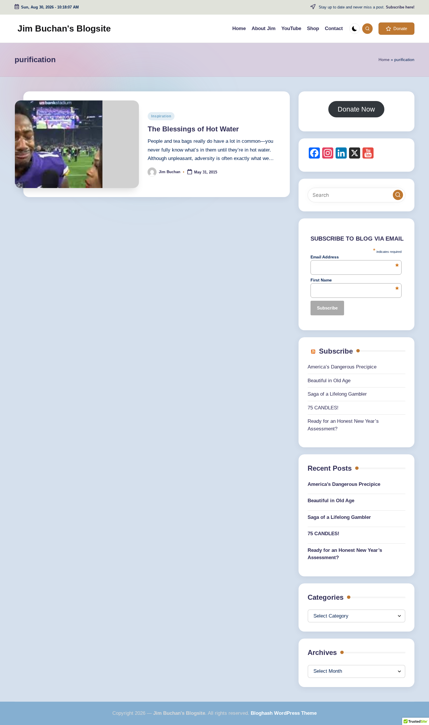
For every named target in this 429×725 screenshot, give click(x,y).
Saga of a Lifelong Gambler (337, 394)
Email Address (355, 257)
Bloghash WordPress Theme (284, 713)
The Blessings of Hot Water (193, 129)
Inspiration (161, 116)
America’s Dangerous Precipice (342, 367)
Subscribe (336, 351)
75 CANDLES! (323, 408)
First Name (355, 280)
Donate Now (356, 109)
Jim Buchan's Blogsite (64, 28)
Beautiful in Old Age (329, 380)
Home (384, 59)
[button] (396, 28)
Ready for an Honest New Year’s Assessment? (345, 554)
